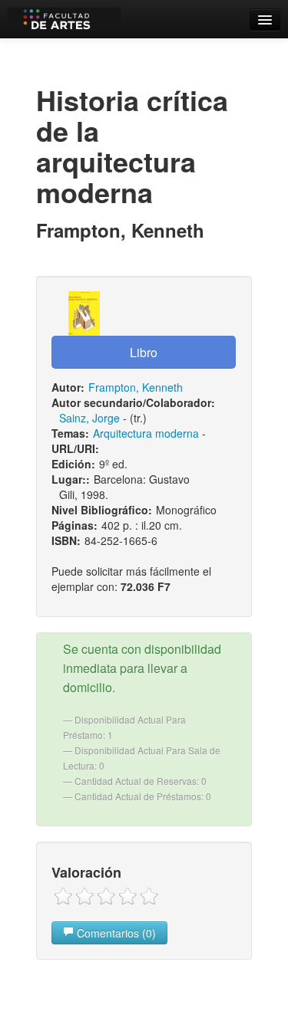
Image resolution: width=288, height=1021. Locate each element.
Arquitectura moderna (146, 433)
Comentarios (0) (115, 933)
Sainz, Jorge (89, 417)
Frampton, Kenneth (135, 387)
